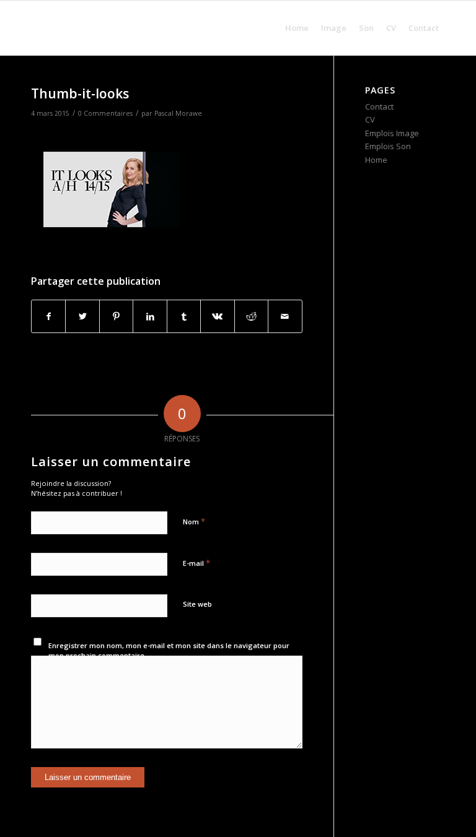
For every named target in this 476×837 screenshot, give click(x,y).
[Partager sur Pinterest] (116, 316)
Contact (379, 106)
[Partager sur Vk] (217, 316)
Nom (194, 521)
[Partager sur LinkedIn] (149, 316)
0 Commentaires (105, 113)
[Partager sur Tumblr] (183, 316)
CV (370, 119)
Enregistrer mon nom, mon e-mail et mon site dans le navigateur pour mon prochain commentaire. (168, 651)
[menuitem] (297, 28)
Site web (197, 604)
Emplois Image (392, 133)
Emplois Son (388, 146)
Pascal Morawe (178, 113)
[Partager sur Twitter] (82, 316)
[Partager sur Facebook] (48, 316)
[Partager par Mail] (284, 316)
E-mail (196, 562)
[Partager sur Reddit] (251, 316)
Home (376, 159)
